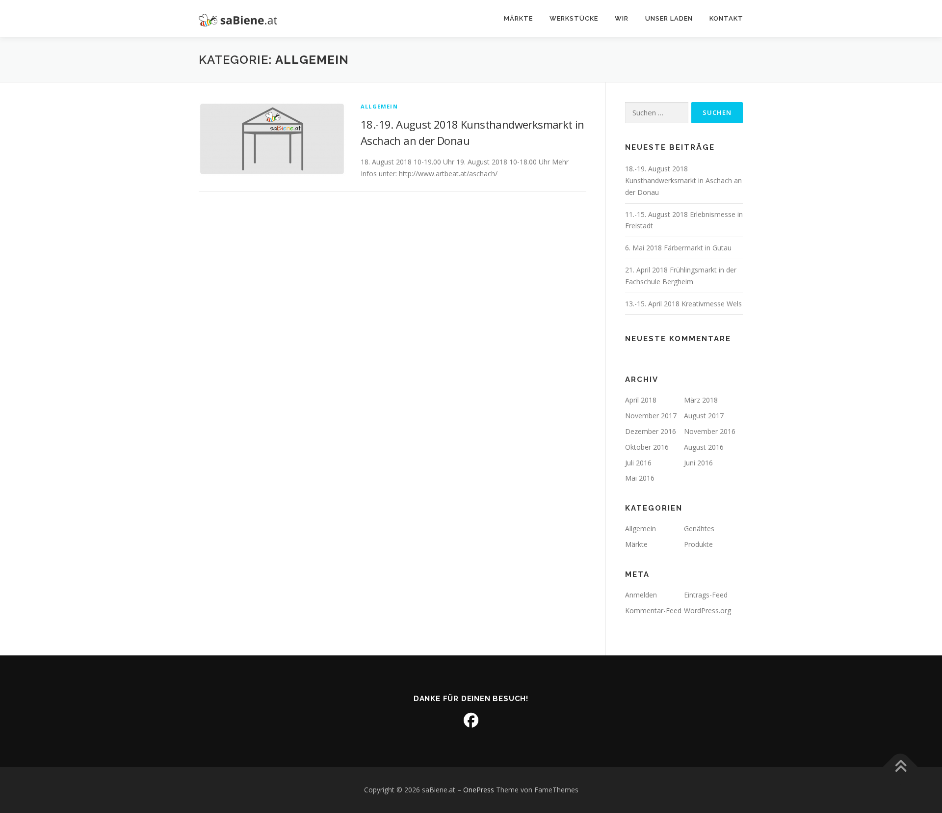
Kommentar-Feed (653, 610)
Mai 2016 (639, 478)
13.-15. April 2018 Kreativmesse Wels (683, 303)
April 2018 (640, 400)
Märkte (518, 18)
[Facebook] (471, 720)
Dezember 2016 (650, 431)
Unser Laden (669, 18)
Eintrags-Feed (706, 594)
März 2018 (701, 400)
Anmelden (641, 594)
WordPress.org (707, 610)
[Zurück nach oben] (900, 766)
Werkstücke (574, 18)
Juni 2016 (698, 462)
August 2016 (704, 447)
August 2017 (704, 415)
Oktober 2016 (647, 447)
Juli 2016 (638, 462)
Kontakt (726, 18)
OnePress (478, 789)
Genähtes (699, 528)
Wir (621, 18)
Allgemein (379, 106)
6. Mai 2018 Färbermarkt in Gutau (678, 247)
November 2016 (709, 431)
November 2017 (651, 415)
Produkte (698, 544)
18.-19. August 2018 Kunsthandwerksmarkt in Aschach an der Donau (683, 180)
